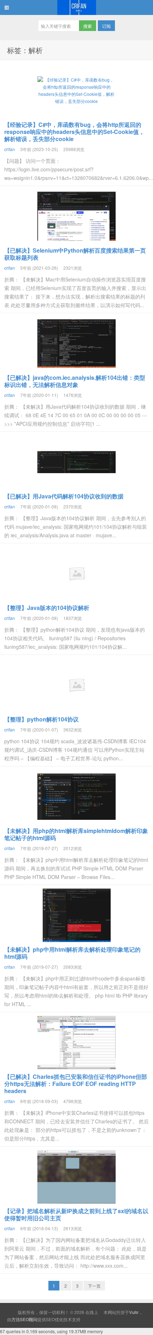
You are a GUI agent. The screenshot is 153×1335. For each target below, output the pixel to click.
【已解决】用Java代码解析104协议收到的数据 (63, 496)
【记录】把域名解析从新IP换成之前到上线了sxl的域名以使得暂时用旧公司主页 (76, 1214)
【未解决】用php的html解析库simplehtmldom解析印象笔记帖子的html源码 (76, 834)
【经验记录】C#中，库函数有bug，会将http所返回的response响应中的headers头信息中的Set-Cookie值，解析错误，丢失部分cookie (74, 131)
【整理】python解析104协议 (41, 719)
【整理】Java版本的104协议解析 (46, 608)
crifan (9, 149)
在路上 (76, 7)
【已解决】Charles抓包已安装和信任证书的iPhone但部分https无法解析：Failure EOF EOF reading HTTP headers (75, 1083)
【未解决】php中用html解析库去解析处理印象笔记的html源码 (72, 953)
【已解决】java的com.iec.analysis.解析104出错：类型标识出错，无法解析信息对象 (74, 381)
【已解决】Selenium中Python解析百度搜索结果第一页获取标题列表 (75, 254)
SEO (50, 1319)
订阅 (106, 26)
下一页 (94, 1286)
